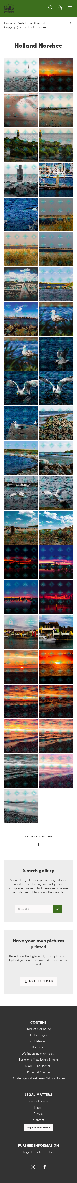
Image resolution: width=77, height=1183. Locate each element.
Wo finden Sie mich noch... (38, 1053)
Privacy (38, 1113)
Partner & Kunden (38, 1072)
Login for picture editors (38, 1152)
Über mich (38, 1047)
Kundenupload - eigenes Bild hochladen (38, 1078)
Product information (38, 1029)
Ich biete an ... (38, 1041)
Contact (38, 1120)
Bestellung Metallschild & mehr (38, 1059)
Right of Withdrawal (38, 1128)
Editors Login (38, 1035)
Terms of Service (38, 1101)
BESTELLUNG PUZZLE (38, 1066)
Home (8, 23)
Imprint (38, 1107)
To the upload (40, 981)
